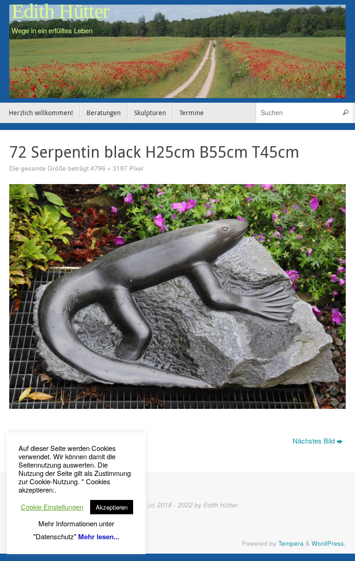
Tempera (291, 543)
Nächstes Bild (314, 440)
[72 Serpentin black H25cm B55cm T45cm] (177, 296)
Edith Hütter (60, 11)
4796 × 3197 (109, 168)
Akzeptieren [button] (112, 507)
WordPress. (329, 543)
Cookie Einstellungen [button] (52, 507)
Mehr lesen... (98, 536)
